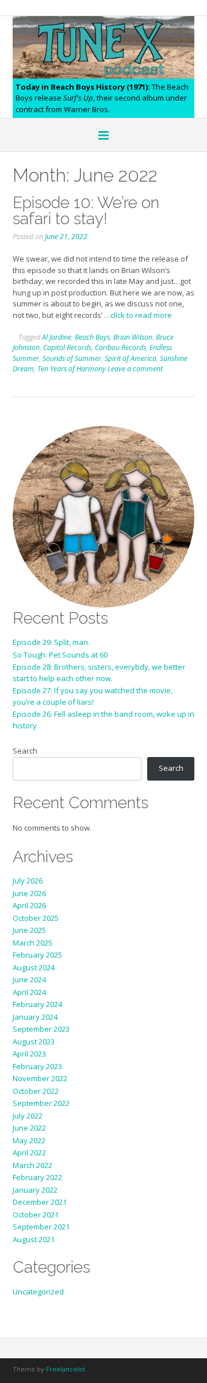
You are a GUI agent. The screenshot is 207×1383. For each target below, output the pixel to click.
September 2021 (41, 1226)
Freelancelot (65, 1369)
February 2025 (37, 955)
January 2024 (35, 1017)
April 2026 (29, 905)
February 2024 (37, 1004)
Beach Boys (92, 337)
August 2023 (34, 1041)
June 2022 (29, 1128)
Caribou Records (120, 347)
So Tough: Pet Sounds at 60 (60, 655)
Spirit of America (130, 358)
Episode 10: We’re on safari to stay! (86, 210)
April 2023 (29, 1053)
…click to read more (138, 315)
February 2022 (37, 1177)
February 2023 (37, 1066)
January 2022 (35, 1190)
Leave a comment (135, 369)
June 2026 (29, 893)
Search (25, 751)
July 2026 (28, 880)
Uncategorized (38, 1291)
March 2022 (32, 1165)
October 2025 (36, 918)
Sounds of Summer (72, 358)
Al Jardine (56, 337)
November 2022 (40, 1078)
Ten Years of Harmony (71, 369)
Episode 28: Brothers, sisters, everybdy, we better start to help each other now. (99, 672)
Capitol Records (67, 347)
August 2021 (34, 1239)
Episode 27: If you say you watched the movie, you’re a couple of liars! (92, 696)
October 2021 (36, 1214)
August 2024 (34, 967)
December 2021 (40, 1202)
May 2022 (29, 1140)
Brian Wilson (132, 337)
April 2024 (29, 992)
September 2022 (41, 1103)
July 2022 (28, 1116)
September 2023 (41, 1029)
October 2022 (36, 1091)
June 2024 (29, 979)
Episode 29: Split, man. (51, 642)
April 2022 (29, 1152)
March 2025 (32, 943)
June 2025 (29, 930)
